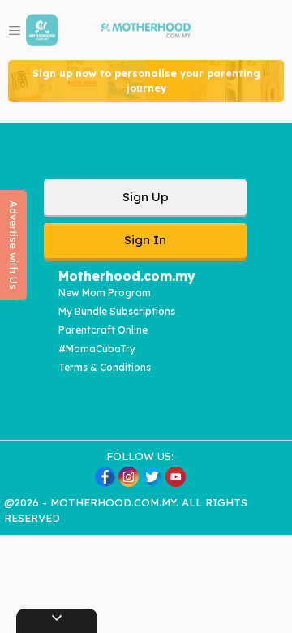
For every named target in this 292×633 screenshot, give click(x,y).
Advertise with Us (13, 245)
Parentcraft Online (103, 330)
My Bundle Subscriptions (116, 311)
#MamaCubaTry (96, 348)
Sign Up (145, 197)
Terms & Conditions (104, 367)
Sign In (145, 240)
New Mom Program (104, 292)
